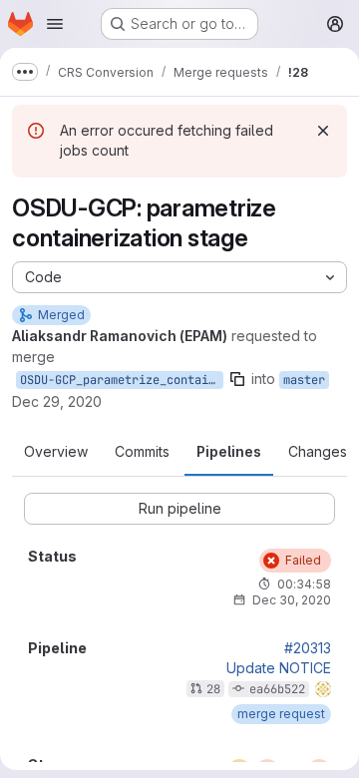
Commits (142, 451)
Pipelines (228, 451)
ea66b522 (277, 689)
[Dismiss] (323, 131)
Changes (317, 451)
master (304, 380)
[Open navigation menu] (55, 24)
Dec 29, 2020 (57, 401)
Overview (56, 451)
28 (213, 689)
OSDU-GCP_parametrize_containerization (121, 380)
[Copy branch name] (237, 379)
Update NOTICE (278, 668)
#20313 (307, 648)
